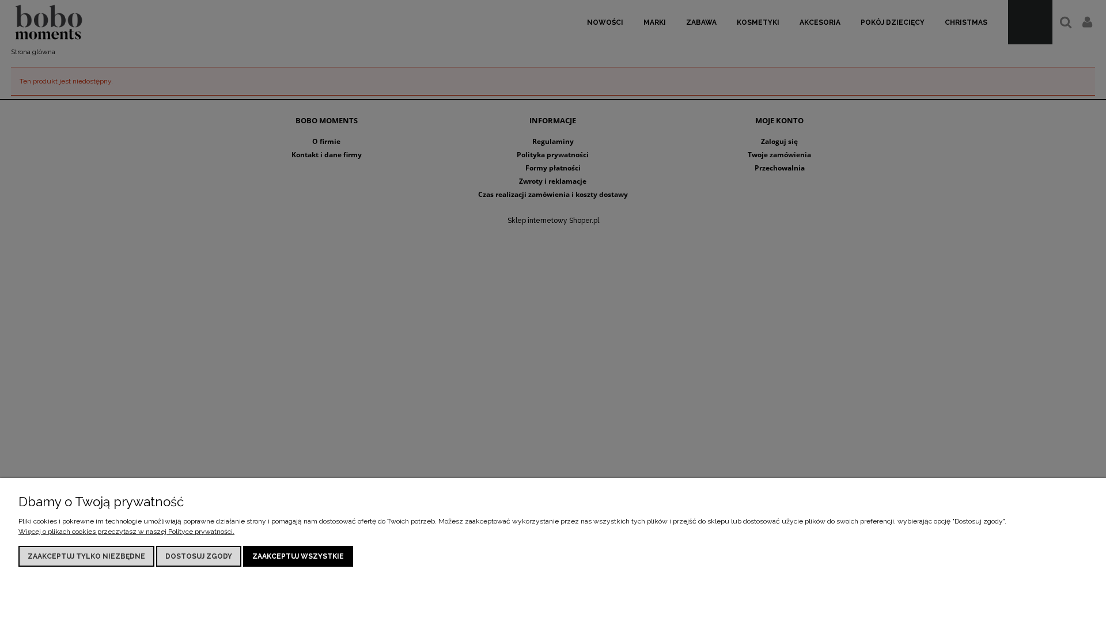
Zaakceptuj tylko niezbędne (86, 556)
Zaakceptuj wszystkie (298, 556)
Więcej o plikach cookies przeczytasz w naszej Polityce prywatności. (126, 532)
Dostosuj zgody (198, 556)
